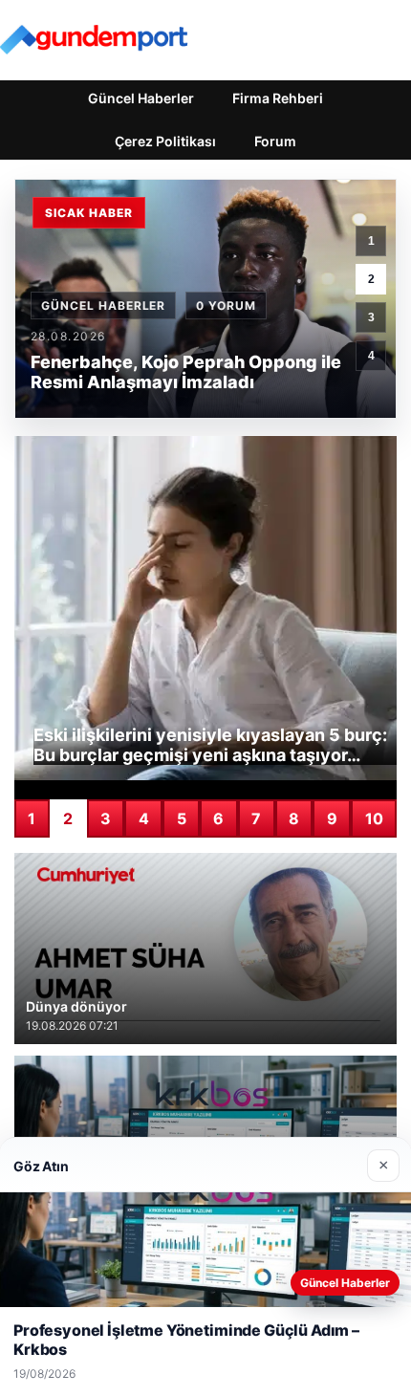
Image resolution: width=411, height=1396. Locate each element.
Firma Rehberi (277, 98)
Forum (275, 141)
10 (374, 818)
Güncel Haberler (141, 98)
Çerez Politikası (165, 141)
